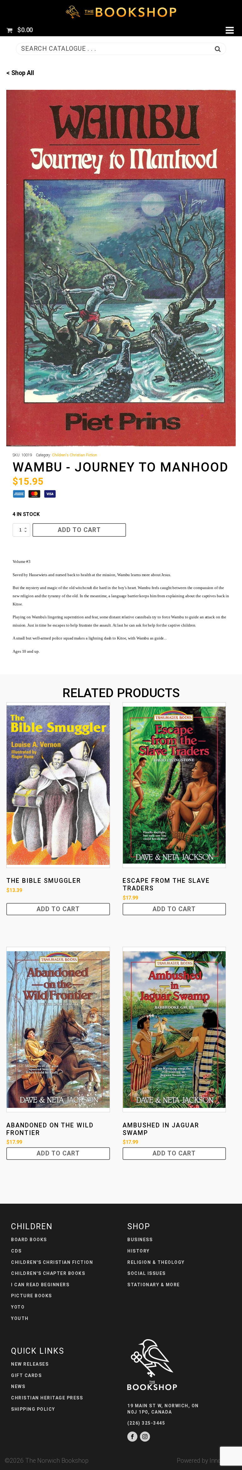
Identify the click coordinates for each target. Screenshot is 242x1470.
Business (140, 1239)
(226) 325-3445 (146, 1423)
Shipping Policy (33, 1409)
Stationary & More (153, 1284)
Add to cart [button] (58, 909)
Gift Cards (26, 1375)
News (18, 1386)
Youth (20, 1318)
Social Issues (146, 1273)
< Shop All (20, 73)
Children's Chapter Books (48, 1273)
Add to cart (79, 530)
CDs (16, 1250)
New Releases (30, 1364)
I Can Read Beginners (40, 1284)
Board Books (29, 1239)
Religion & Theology (156, 1262)
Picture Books (31, 1295)
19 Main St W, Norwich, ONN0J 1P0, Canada (163, 1409)
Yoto (18, 1307)
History (138, 1250)
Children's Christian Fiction (74, 455)
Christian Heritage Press (47, 1397)
